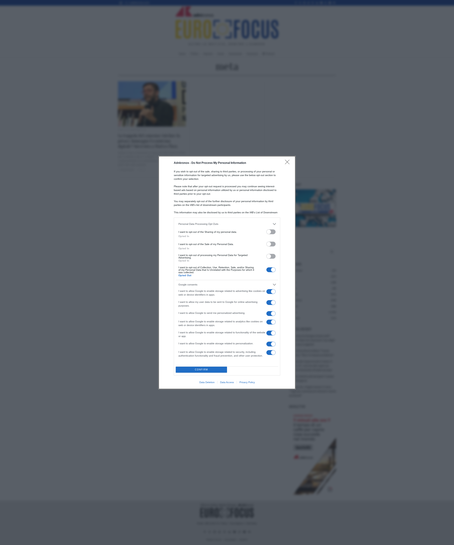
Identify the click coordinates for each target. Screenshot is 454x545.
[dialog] (227, 272)
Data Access (227, 382)
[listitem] (227, 224)
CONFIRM (201, 369)
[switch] (271, 231)
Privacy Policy (247, 382)
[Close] (288, 163)
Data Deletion (207, 382)
